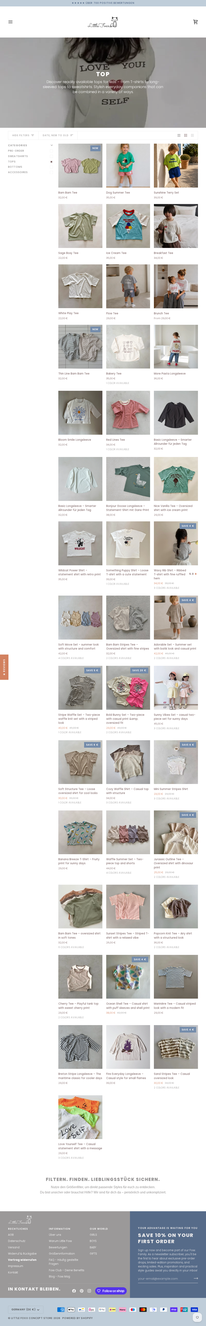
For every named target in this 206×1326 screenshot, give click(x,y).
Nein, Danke (83, 727)
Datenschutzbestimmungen (70, 717)
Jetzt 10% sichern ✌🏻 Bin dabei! (83, 704)
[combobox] (81, 677)
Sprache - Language (66, 669)
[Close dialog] (158, 594)
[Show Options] (110, 677)
